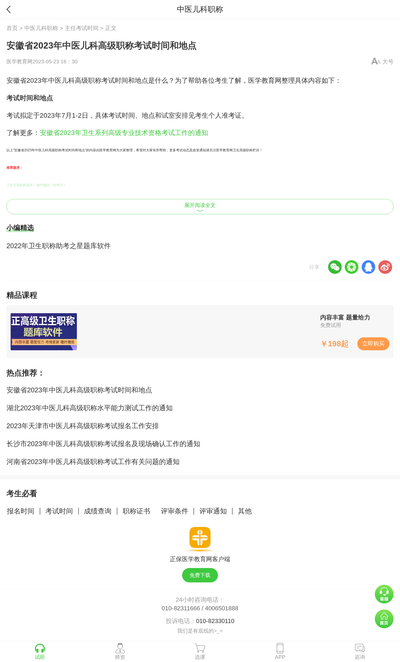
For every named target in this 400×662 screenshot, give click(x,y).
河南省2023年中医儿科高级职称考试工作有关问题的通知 (93, 462)
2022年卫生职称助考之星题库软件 (58, 246)
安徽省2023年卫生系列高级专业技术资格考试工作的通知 (124, 132)
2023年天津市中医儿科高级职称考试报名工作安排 (82, 426)
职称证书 (136, 511)
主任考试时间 (82, 28)
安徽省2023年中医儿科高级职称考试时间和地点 (79, 390)
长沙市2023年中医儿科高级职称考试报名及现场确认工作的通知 (103, 444)
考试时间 (59, 511)
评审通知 (213, 511)
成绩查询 (97, 511)
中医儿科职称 (41, 28)
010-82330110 (215, 621)
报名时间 (20, 511)
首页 (12, 28)
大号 (388, 62)
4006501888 (221, 608)
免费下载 (200, 575)
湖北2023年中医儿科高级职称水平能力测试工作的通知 (89, 408)
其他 (245, 511)
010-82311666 (181, 608)
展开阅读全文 (200, 205)
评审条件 (174, 511)
